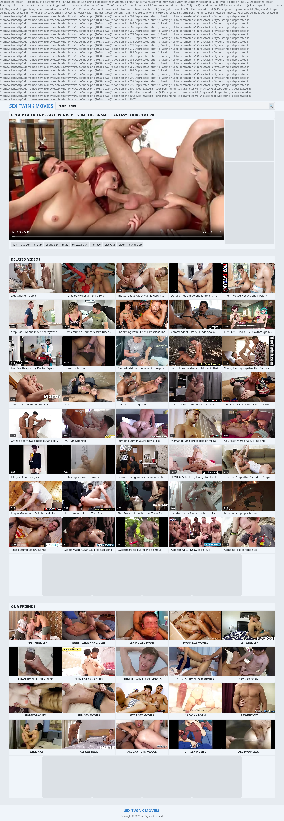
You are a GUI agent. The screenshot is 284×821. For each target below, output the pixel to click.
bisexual (110, 244)
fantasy (96, 244)
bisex (122, 244)
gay (14, 244)
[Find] (271, 106)
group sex (52, 244)
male (65, 244)
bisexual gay (79, 244)
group (38, 244)
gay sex (25, 244)
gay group (135, 244)
